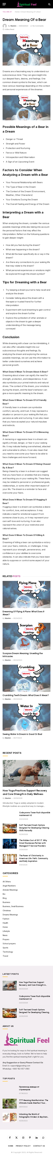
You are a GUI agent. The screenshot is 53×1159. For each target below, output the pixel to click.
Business (6, 902)
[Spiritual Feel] (26, 4)
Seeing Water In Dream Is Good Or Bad (22, 734)
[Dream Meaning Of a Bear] (26, 50)
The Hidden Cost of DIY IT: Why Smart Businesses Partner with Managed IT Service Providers (33, 843)
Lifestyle (6, 931)
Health (5, 923)
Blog (5, 898)
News (5, 935)
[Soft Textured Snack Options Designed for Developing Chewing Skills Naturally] (10, 828)
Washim (13, 26)
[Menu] (4, 4)
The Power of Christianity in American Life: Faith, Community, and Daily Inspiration (33, 858)
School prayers (9, 943)
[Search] (49, 4)
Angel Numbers (9, 886)
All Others (7, 881)
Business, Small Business (13, 906)
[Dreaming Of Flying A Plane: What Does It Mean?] (26, 594)
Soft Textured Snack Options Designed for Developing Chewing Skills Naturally (34, 828)
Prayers (6, 939)
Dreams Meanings (10, 915)
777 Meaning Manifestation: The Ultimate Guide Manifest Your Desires (33, 1103)
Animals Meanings (10, 890)
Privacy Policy (23, 1146)
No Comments (38, 26)
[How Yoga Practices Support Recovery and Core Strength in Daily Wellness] (26, 773)
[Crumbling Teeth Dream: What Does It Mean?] (26, 678)
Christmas (7, 910)
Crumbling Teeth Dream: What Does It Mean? (26, 695)
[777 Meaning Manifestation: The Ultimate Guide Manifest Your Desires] (10, 1104)
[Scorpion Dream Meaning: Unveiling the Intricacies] (26, 636)
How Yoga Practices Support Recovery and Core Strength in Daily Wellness (32, 985)
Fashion (6, 919)
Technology (8, 952)
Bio (4, 894)
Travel (5, 956)
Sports (5, 948)
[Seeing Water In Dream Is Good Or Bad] (26, 717)
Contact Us (39, 1146)
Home (17, 12)
